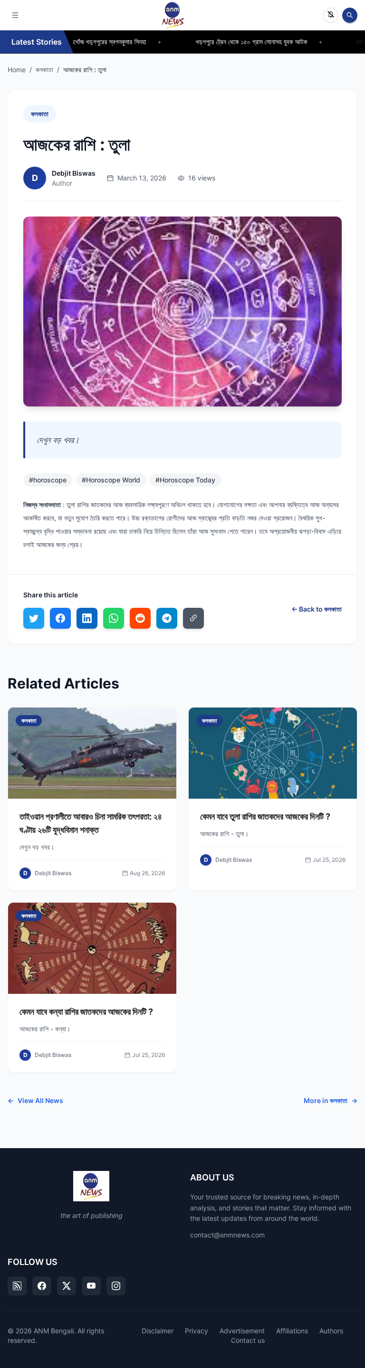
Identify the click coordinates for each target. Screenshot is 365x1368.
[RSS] (17, 1285)
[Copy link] (193, 618)
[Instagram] (115, 1285)
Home (17, 70)
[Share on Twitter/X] (33, 618)
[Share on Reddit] (140, 618)
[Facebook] (41, 1285)
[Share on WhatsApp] (113, 618)
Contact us (248, 1340)
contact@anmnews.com (227, 1235)
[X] (66, 1285)
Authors (331, 1331)
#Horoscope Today (185, 480)
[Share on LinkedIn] (87, 618)
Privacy (196, 1331)
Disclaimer (157, 1331)
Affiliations (292, 1331)
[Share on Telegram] (166, 618)
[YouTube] (91, 1285)
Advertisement (242, 1331)
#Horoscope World (111, 480)
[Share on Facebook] (60, 618)
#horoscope (48, 480)
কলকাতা (44, 70)
